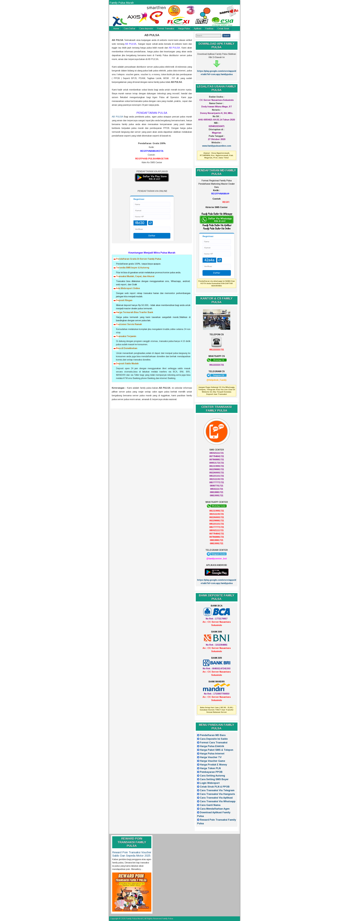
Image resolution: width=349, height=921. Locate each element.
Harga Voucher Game (212, 761)
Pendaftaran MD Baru (213, 735)
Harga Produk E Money (213, 764)
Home (116, 28)
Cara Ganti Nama (210, 805)
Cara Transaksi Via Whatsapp (217, 801)
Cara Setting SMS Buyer (214, 779)
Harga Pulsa (184, 28)
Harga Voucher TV (211, 757)
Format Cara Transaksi (213, 742)
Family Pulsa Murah (122, 2)
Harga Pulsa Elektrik (212, 746)
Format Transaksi (165, 28)
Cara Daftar (129, 28)
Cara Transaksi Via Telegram (217, 790)
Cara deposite (146, 28)
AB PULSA (151, 35)
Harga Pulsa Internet (212, 753)
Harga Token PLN (210, 768)
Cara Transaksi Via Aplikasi (216, 797)
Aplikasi (197, 28)
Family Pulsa (167, 918)
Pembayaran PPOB (211, 772)
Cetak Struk (223, 28)
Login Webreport (210, 783)
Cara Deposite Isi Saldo (214, 739)
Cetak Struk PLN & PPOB (215, 786)
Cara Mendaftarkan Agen (215, 808)
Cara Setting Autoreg (212, 775)
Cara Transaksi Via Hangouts (217, 794)
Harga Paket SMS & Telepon (216, 750)
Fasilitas (209, 28)
